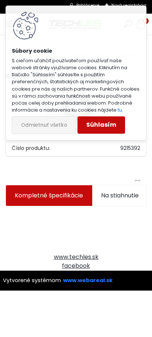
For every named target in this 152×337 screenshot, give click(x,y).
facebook (76, 265)
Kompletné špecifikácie (49, 195)
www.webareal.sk (88, 280)
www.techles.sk (76, 257)
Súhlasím (101, 124)
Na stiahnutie (120, 195)
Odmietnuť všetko (44, 125)
